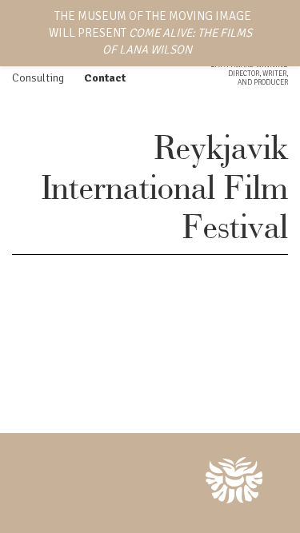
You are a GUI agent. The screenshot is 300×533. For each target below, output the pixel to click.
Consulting (38, 78)
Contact (105, 78)
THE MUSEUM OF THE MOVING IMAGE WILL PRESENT (150, 33)
